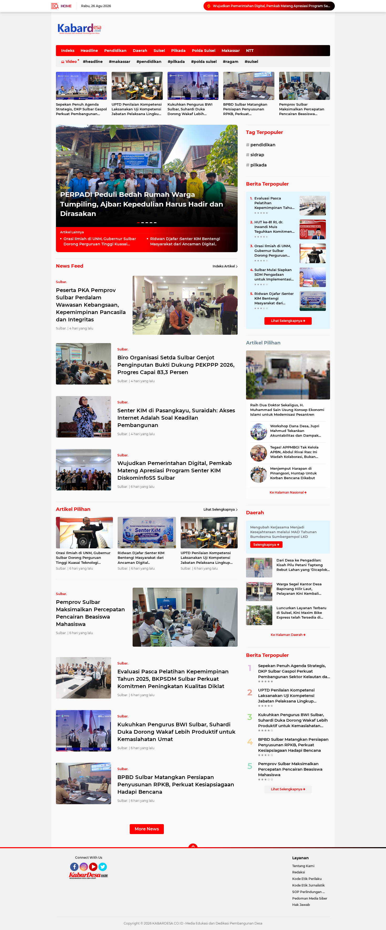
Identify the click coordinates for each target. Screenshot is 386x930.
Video (71, 61)
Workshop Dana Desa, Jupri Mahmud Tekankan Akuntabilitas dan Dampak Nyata (294, 431)
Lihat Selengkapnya (219, 509)
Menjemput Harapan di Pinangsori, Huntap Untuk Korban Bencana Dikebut (293, 473)
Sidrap (257, 154)
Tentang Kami (303, 866)
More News (147, 828)
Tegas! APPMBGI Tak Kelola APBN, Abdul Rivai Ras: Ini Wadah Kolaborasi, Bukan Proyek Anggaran (294, 452)
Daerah (140, 50)
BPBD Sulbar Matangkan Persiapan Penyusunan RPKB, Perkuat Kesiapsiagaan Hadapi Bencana (245, 109)
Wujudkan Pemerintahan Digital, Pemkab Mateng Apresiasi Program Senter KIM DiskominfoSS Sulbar (174, 470)
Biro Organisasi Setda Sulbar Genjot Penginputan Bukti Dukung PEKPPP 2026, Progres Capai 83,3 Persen (175, 364)
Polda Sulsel (203, 50)
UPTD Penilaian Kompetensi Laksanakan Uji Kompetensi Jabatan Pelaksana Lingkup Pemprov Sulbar (137, 109)
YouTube (97, 873)
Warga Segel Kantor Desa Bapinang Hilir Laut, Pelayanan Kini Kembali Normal (299, 589)
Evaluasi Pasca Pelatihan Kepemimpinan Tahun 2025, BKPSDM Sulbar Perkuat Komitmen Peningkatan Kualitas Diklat (173, 678)
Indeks (67, 50)
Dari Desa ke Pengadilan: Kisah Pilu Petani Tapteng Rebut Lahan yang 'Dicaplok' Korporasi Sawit (302, 565)
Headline (89, 50)
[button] (138, 222)
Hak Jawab (301, 905)
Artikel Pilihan (263, 343)
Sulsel (159, 50)
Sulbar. (65, 188)
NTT (250, 50)
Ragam (232, 61)
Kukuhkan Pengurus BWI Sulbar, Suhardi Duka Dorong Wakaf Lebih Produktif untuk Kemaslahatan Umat (190, 109)
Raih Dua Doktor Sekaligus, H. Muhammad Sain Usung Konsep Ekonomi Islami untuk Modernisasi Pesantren (287, 410)
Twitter (105, 873)
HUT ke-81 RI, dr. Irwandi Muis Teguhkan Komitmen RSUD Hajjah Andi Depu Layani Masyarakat (273, 227)
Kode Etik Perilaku (307, 879)
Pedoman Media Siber (309, 898)
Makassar (231, 50)
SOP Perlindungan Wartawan (311, 892)
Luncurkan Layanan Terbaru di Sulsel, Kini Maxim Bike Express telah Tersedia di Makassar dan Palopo (301, 613)
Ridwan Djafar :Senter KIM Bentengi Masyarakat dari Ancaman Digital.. (185, 241)
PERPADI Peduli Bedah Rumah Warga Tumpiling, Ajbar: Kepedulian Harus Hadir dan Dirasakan (141, 204)
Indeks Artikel (224, 266)
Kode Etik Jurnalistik (308, 885)
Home (66, 6)
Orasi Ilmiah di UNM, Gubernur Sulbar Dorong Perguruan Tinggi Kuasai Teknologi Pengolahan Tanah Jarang (271, 6)
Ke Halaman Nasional (287, 492)
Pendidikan (115, 50)
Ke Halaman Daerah (287, 635)
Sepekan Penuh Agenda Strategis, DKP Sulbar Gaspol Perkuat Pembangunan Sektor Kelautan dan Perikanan (81, 109)
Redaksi (298, 872)
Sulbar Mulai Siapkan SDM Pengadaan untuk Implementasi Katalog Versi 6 (273, 275)
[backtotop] (193, 848)
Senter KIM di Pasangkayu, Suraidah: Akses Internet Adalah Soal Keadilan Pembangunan (176, 417)
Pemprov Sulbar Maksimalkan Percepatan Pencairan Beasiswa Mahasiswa (301, 109)
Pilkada (178, 50)
